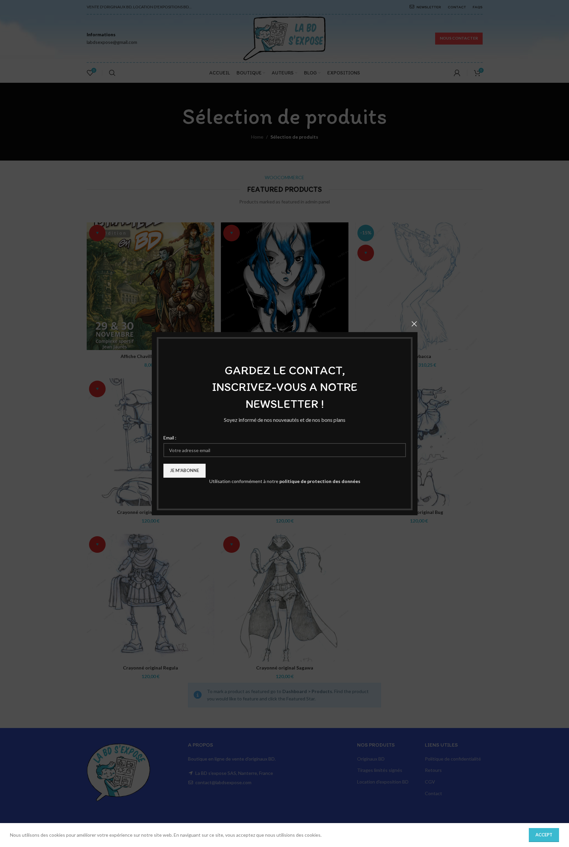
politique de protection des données (319, 481)
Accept (543, 834)
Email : (169, 437)
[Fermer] (414, 323)
